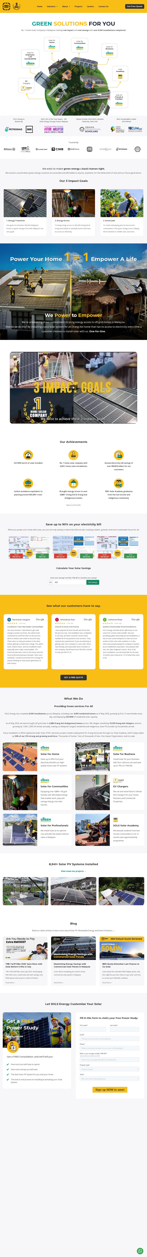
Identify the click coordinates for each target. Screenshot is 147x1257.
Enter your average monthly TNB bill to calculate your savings (73, 578)
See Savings (92, 582)
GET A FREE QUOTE (73, 677)
